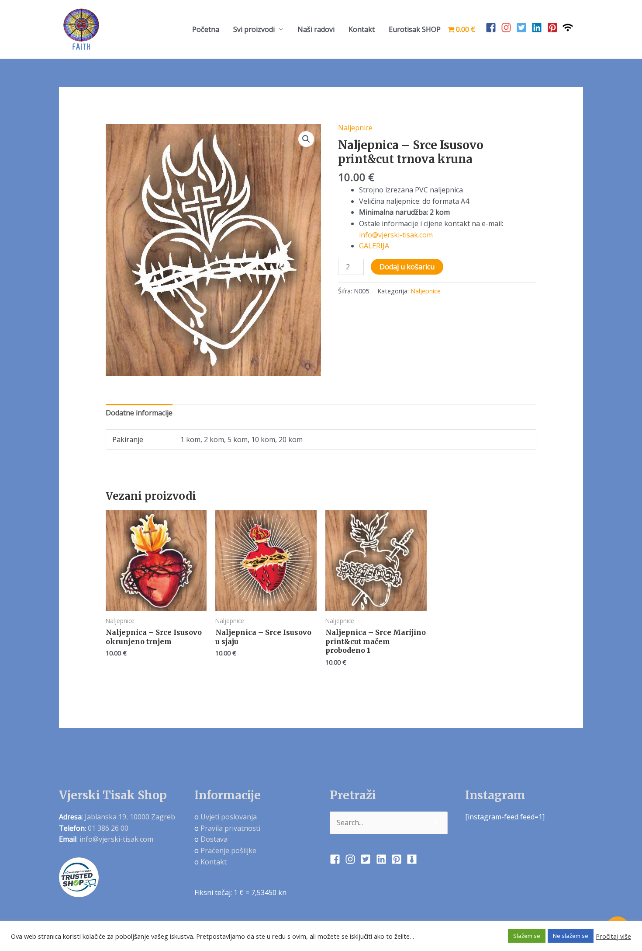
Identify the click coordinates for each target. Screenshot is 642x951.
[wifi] (569, 27)
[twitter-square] (523, 27)
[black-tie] (413, 859)
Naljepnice (355, 127)
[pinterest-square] (554, 27)
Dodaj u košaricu (407, 267)
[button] (306, 139)
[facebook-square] (492, 27)
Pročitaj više (613, 936)
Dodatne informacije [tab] (139, 413)
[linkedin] (538, 27)
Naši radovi (316, 29)
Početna (205, 29)
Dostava (214, 839)
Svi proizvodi (254, 29)
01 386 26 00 (108, 828)
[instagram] (507, 27)
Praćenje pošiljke (228, 850)
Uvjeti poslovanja (228, 817)
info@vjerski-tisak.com (396, 235)
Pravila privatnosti (230, 828)
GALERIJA (374, 246)
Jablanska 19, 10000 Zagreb (130, 817)
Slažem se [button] (526, 936)
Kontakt (362, 29)
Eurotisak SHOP (415, 29)
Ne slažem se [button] (570, 936)
